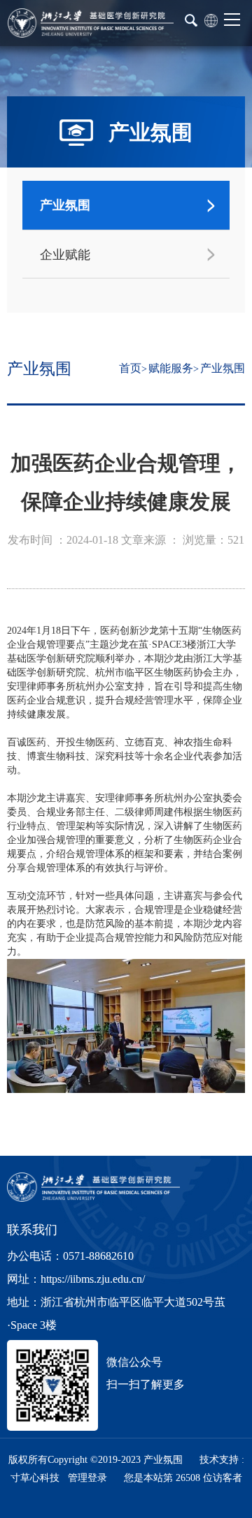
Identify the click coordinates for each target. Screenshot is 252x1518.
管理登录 (87, 1478)
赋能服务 (170, 368)
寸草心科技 (34, 1478)
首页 (130, 368)
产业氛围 (222, 368)
